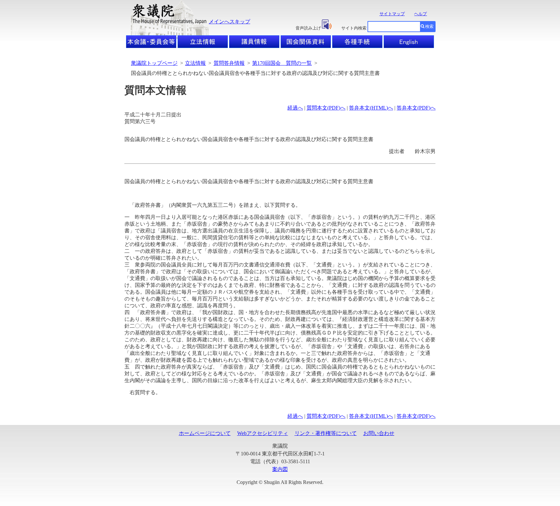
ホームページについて (205, 433)
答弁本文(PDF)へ (416, 108)
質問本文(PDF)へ (326, 108)
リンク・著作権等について (326, 433)
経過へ (295, 108)
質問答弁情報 (229, 63)
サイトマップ (392, 13)
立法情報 (195, 63)
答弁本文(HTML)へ (371, 108)
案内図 (280, 469)
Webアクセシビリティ (262, 433)
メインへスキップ (229, 21)
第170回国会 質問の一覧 (282, 63)
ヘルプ (420, 13)
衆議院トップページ (154, 63)
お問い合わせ (378, 433)
